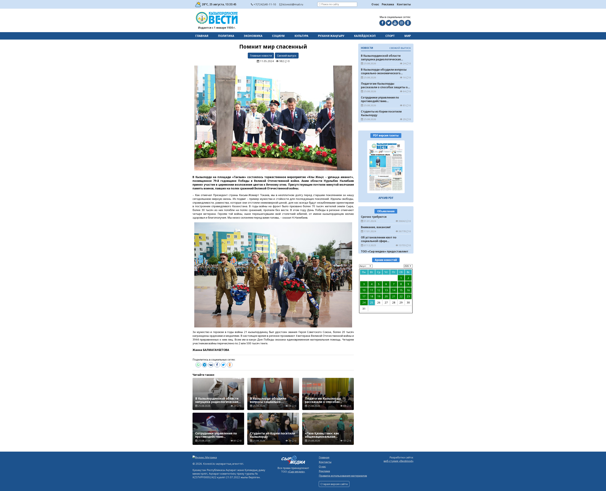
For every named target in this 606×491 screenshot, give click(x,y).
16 (408, 290)
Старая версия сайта (334, 484)
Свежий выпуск (286, 55)
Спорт (390, 36)
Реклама (388, 4)
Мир (407, 36)
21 (393, 296)
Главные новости (261, 55)
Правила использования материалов (343, 475)
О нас (375, 4)
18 (371, 296)
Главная (201, 36)
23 (408, 296)
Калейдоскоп (365, 36)
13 (386, 290)
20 (386, 296)
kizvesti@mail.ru (292, 4)
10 (363, 290)
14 (393, 290)
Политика (226, 36)
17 (363, 296)
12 (378, 290)
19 (378, 296)
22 (401, 296)
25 (371, 302)
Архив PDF (385, 197)
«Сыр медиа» (296, 471)
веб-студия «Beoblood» (398, 461)
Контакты (404, 4)
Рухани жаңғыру (331, 36)
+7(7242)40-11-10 (264, 4)
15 (401, 290)
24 (363, 302)
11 (371, 290)
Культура (301, 36)
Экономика (253, 36)
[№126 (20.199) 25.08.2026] (386, 166)
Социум (278, 36)
